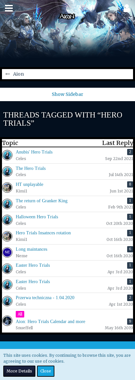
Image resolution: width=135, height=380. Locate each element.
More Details (19, 371)
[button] (8, 8)
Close (45, 371)
